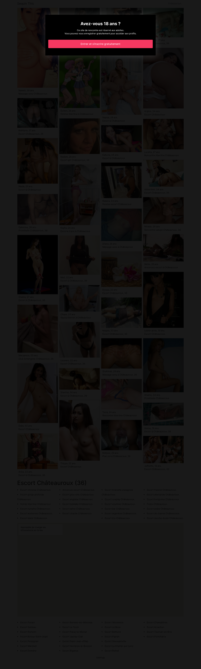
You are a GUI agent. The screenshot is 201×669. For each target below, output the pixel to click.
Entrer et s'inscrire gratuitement (100, 43)
